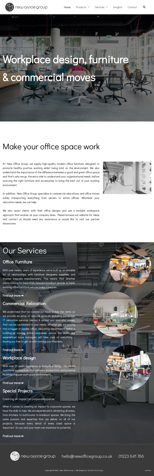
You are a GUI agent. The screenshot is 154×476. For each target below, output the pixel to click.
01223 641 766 (131, 456)
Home (67, 7)
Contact (132, 7)
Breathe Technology (95, 470)
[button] (144, 7)
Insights (117, 7)
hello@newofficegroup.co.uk (87, 456)
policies (148, 470)
